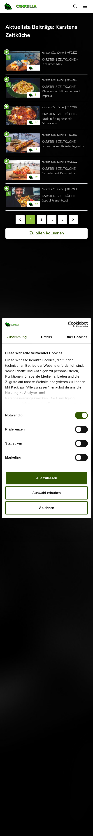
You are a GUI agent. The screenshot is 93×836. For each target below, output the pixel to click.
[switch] (81, 429)
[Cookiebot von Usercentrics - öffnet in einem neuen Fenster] (68, 324)
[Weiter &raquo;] (73, 219)
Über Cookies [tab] (76, 337)
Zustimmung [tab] (17, 337)
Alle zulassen (46, 478)
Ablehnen (46, 508)
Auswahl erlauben (46, 493)
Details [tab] (46, 337)
